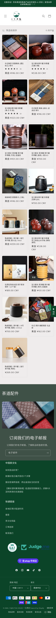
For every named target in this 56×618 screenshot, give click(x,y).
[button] (5, 16)
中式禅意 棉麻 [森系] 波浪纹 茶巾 (41, 109)
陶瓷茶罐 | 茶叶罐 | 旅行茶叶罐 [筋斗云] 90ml (14, 239)
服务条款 (20, 612)
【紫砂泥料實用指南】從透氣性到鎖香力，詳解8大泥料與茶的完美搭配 (27, 490)
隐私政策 (11, 612)
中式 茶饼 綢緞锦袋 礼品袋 (41, 327)
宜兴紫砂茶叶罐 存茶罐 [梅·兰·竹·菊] (14, 109)
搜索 (7, 515)
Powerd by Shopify (37, 608)
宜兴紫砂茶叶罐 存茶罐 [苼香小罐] (40, 65)
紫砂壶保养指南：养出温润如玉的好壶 (22, 482)
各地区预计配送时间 (14, 509)
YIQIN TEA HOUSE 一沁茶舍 (19, 608)
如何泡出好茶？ (12, 470)
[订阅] (47, 453)
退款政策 (50, 608)
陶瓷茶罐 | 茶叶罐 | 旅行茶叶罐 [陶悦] (14, 368)
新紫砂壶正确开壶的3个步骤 (17, 476)
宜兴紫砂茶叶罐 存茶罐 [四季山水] (40, 198)
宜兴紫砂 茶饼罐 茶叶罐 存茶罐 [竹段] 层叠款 (14, 154)
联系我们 (9, 533)
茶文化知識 (10, 521)
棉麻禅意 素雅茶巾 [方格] (14, 197)
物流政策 (29, 612)
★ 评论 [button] (53, 311)
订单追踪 (9, 527)
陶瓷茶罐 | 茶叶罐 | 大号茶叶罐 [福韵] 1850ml (14, 327)
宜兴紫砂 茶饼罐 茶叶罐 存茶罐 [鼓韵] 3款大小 (41, 154)
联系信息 (38, 612)
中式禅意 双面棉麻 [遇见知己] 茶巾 (14, 65)
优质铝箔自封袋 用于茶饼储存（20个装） (14, 286)
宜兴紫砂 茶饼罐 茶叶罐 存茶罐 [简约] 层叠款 (41, 286)
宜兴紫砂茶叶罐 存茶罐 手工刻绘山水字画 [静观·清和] (41, 240)
